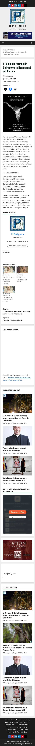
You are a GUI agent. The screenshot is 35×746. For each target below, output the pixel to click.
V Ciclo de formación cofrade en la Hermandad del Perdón (22, 278)
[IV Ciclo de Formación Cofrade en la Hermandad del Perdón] (9, 289)
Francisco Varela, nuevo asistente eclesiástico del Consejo (14, 449)
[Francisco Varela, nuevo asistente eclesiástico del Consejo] (17, 435)
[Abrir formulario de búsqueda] (31, 43)
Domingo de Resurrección (17, 732)
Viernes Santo (11, 730)
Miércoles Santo (22, 725)
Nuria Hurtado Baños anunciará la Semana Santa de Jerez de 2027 (15, 479)
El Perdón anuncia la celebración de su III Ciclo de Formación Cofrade (8, 278)
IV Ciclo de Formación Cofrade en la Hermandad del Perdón (8, 297)
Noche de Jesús (22, 727)
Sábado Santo (23, 730)
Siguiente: (13, 319)
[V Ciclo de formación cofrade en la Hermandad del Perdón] (22, 269)
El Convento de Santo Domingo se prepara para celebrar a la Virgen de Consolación (15, 418)
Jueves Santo (10, 727)
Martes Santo (10, 725)
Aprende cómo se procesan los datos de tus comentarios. (17, 378)
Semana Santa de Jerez (13, 720)
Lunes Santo (24, 722)
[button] (3, 43)
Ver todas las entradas (17, 246)
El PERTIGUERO (17, 26)
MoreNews (17, 744)
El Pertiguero (9, 76)
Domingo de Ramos (12, 722)
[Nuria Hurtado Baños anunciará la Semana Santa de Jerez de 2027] (17, 465)
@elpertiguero (10, 573)
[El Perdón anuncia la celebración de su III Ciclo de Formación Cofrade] (9, 269)
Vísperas (26, 720)
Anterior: (17, 311)
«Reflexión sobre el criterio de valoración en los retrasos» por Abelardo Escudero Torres (17, 647)
